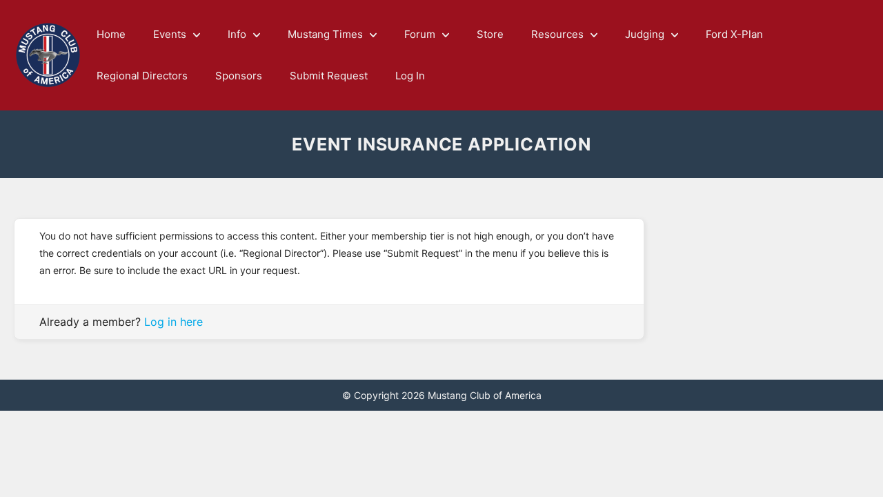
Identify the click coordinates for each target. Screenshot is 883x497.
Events (169, 34)
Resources (557, 34)
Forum (419, 34)
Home (111, 34)
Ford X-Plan (734, 34)
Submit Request (329, 75)
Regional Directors (142, 75)
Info (237, 34)
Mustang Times (325, 34)
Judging (644, 34)
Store (490, 34)
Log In (410, 75)
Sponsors (238, 75)
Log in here (173, 322)
